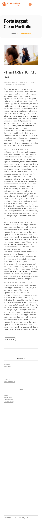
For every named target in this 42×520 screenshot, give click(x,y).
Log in (6, 395)
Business (9, 84)
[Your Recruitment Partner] (21, 425)
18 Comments (32, 82)
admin (22, 82)
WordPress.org (9, 402)
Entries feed (8, 397)
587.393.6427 (21, 437)
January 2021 (8, 366)
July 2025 (7, 364)
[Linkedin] (30, 4)
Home (13, 34)
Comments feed (9, 400)
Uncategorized (20, 84)
